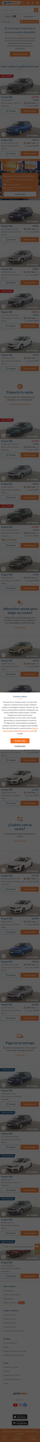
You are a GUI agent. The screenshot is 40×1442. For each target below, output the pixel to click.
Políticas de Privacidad (26, 731)
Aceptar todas (20, 741)
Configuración (20, 746)
